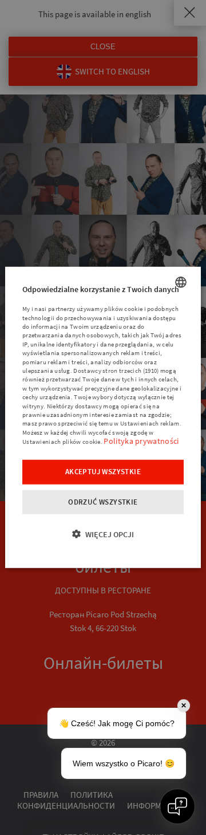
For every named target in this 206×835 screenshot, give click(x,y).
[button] (103, 534)
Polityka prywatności (141, 441)
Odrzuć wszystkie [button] (102, 501)
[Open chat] (177, 806)
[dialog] (103, 417)
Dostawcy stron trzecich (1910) (116, 371)
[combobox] (181, 282)
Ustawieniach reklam (150, 423)
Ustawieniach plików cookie (61, 442)
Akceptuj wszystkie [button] (103, 471)
